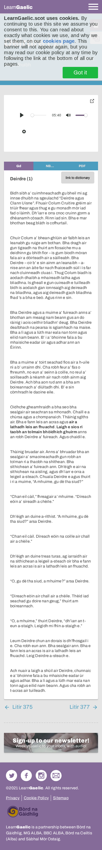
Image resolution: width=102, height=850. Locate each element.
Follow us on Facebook (26, 775)
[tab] (18, 166)
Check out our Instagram (41, 775)
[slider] (38, 115)
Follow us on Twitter (11, 775)
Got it (80, 73)
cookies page (59, 41)
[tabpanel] (51, 434)
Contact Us (56, 775)
